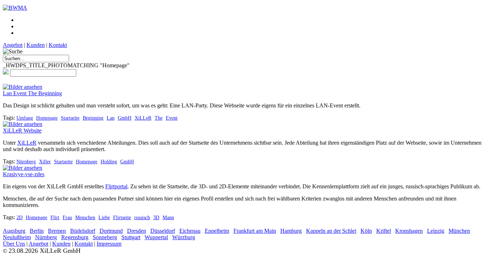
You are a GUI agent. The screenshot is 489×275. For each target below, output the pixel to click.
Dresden (136, 231)
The (159, 118)
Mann (168, 217)
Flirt (54, 217)
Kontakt (58, 45)
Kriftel (383, 231)
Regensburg (74, 237)
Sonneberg (105, 237)
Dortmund (111, 231)
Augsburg (14, 231)
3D (156, 217)
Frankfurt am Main (254, 231)
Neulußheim (17, 237)
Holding (109, 161)
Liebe (104, 217)
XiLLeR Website (22, 130)
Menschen (85, 217)
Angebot (13, 45)
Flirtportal (116, 186)
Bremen (57, 231)
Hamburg (291, 231)
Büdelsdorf (82, 231)
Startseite (70, 118)
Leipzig (435, 231)
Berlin (37, 231)
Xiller (45, 161)
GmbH (124, 118)
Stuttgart (130, 237)
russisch (142, 217)
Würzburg (183, 237)
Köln (366, 231)
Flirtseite (122, 217)
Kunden (35, 45)
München (459, 231)
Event (172, 118)
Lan (111, 118)
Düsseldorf (162, 231)
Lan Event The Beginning (32, 93)
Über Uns (14, 244)
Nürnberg (26, 161)
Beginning (93, 118)
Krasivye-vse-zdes (23, 174)
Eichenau (189, 231)
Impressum (109, 244)
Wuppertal (156, 237)
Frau (67, 217)
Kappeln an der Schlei (331, 231)
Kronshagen (409, 231)
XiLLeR (143, 118)
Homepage (47, 118)
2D (19, 217)
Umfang (24, 118)
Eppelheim (217, 231)
